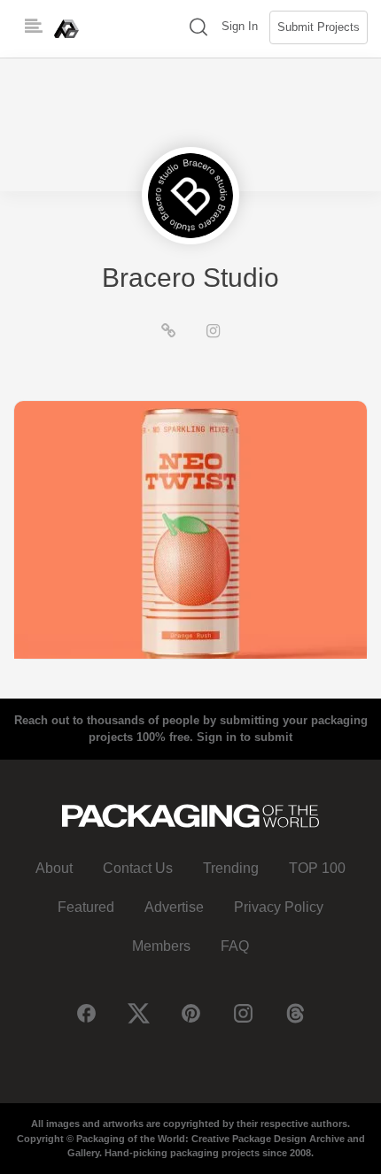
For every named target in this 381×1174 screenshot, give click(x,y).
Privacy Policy (278, 907)
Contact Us (138, 868)
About (54, 868)
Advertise (174, 907)
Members (161, 946)
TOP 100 (317, 868)
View (190, 529)
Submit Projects (318, 27)
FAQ (235, 946)
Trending (231, 868)
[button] (198, 29)
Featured (86, 907)
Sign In (240, 26)
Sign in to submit (244, 737)
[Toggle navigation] (33, 26)
